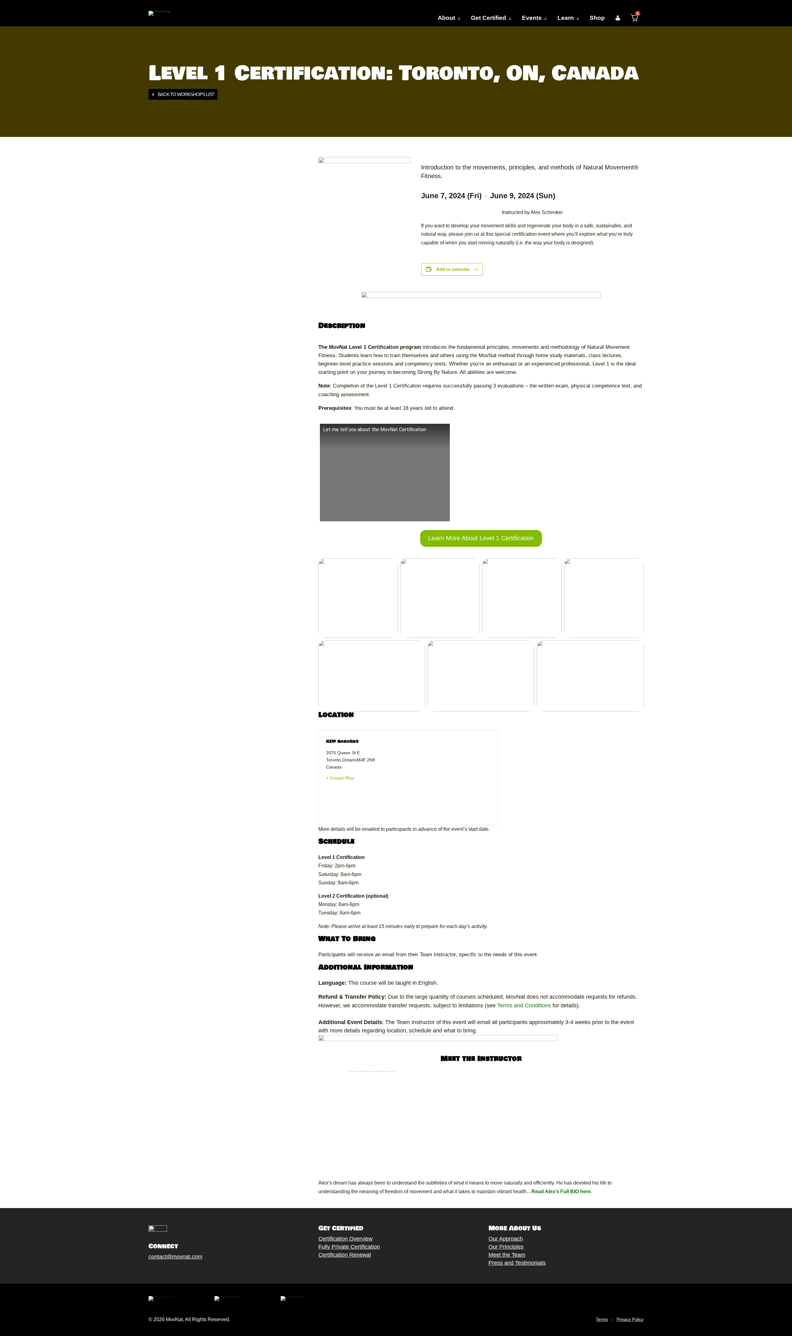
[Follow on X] (158, 1271)
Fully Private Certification (349, 1247)
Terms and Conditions (523, 1005)
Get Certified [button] (488, 18)
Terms (602, 1319)
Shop (597, 18)
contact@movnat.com (175, 1257)
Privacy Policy (630, 1319)
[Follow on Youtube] (183, 1271)
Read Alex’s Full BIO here (561, 1191)
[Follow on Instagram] (170, 1271)
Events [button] (532, 18)
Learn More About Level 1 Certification (481, 538)
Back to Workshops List (186, 94)
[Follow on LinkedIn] (195, 1271)
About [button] (446, 18)
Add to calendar (453, 269)
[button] (618, 18)
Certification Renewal (344, 1255)
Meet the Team (507, 1255)
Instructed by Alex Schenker (532, 212)
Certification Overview (345, 1239)
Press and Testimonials (517, 1263)
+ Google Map (340, 777)
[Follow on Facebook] (146, 1271)
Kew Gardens (342, 741)
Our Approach (506, 1239)
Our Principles (506, 1247)
